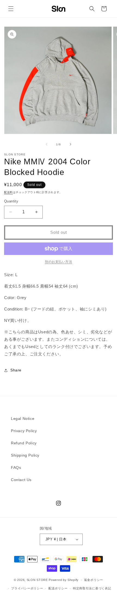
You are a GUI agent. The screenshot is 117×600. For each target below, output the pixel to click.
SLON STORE (37, 579)
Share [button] (15, 370)
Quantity (11, 201)
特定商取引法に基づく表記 (92, 588)
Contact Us (21, 480)
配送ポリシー (57, 588)
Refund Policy (24, 443)
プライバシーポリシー (27, 588)
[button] (11, 9)
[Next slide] (70, 144)
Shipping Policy (25, 455)
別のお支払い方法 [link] (58, 262)
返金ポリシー (93, 579)
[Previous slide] (47, 144)
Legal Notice (22, 418)
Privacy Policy (24, 431)
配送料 (8, 192)
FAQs (16, 467)
